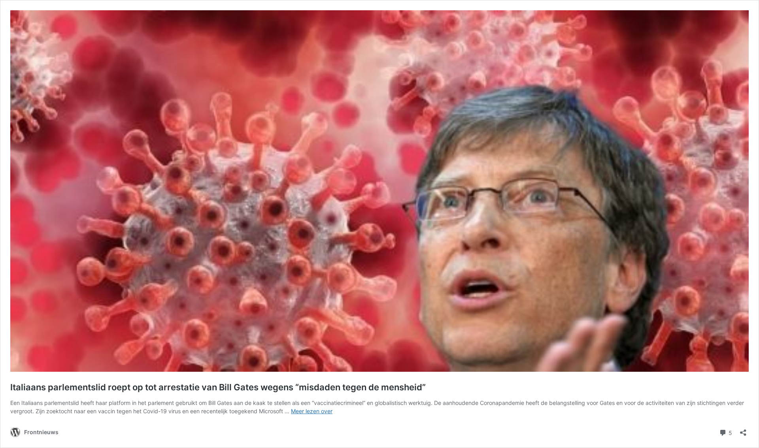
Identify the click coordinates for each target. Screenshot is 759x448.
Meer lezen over (311, 411)
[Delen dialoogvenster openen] (743, 430)
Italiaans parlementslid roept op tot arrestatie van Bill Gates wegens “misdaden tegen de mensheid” (218, 387)
